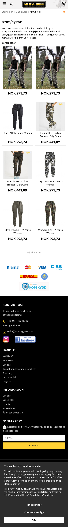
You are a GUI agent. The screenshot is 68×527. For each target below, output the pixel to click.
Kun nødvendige (34, 512)
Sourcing (7, 373)
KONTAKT (8, 356)
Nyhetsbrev (9, 409)
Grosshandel (9, 378)
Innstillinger (34, 505)
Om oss (7, 365)
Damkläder (21, 12)
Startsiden (7, 12)
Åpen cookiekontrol (13, 413)
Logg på (7, 382)
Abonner (34, 446)
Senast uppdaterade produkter (19, 369)
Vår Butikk (8, 400)
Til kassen (35, 253)
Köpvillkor (8, 361)
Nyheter (7, 404)
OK (34, 520)
